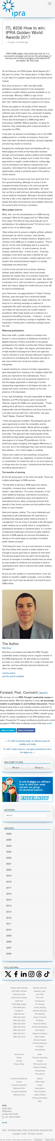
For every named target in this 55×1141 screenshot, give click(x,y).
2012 (8, 917)
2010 (8, 929)
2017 (8, 887)
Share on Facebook (26, 730)
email (49, 723)
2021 (8, 863)
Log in (16, 767)
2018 (8, 881)
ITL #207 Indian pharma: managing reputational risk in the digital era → (27, 751)
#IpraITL (44, 692)
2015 (8, 899)
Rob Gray (6, 647)
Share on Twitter (8, 730)
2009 (8, 935)
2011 (8, 923)
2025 (8, 839)
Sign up (40, 767)
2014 (8, 905)
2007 (8, 947)
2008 (8, 941)
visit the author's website (13, 676)
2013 (8, 911)
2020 (8, 869)
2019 (8, 875)
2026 (8, 833)
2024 (8, 845)
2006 (8, 953)
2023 (8, 851)
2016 (8, 893)
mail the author (9, 673)
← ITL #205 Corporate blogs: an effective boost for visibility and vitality (27, 742)
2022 (8, 857)
